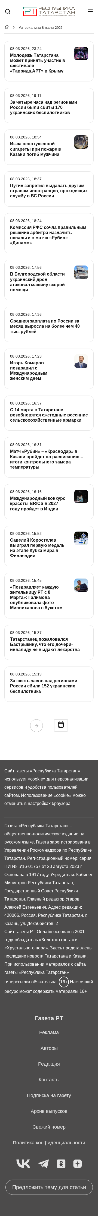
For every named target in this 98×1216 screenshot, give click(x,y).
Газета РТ (49, 1018)
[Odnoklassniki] (61, 1164)
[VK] (23, 1164)
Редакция (49, 1064)
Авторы (49, 1048)
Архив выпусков (49, 1111)
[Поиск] (7, 11)
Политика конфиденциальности (49, 1142)
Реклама (49, 1032)
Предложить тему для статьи (49, 1187)
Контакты (49, 1079)
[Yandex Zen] (77, 1164)
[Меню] (90, 11)
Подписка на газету (49, 1095)
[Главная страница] (49, 11)
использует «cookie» (24, 779)
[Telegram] (43, 1164)
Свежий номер (49, 1127)
